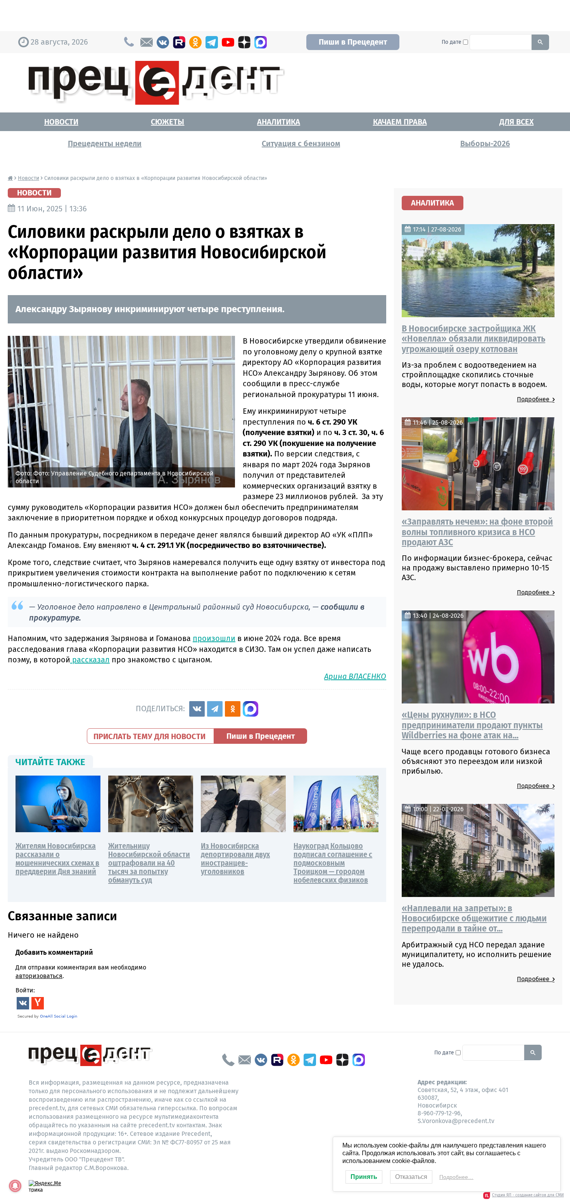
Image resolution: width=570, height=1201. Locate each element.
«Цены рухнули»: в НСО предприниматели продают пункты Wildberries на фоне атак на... (472, 725)
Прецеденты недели (105, 143)
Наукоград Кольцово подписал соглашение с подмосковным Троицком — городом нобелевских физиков (333, 863)
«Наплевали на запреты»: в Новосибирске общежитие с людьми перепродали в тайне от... (474, 918)
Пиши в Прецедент (353, 42)
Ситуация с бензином (301, 143)
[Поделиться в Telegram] (215, 709)
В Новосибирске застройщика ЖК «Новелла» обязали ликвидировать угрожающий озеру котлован (473, 338)
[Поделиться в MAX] (250, 709)
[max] (260, 42)
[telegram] (212, 42)
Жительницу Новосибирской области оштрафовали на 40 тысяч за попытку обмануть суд (149, 863)
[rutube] (179, 42)
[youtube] (228, 42)
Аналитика (278, 121)
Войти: (25, 990)
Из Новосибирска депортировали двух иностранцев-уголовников (235, 858)
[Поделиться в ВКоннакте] (197, 709)
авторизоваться (39, 976)
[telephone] (228, 1060)
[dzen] (244, 42)
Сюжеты (167, 121)
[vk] (163, 42)
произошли (214, 638)
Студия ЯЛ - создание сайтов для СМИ (528, 1195)
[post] (146, 42)
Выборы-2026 (485, 143)
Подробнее (535, 399)
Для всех (516, 121)
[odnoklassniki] (195, 42)
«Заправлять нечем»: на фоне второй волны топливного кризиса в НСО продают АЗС (477, 532)
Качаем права (400, 121)
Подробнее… (456, 1177)
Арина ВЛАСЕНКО (355, 676)
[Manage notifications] (15, 1186)
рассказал (90, 659)
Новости (61, 121)
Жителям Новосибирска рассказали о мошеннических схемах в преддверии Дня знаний (57, 858)
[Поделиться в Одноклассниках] (232, 709)
